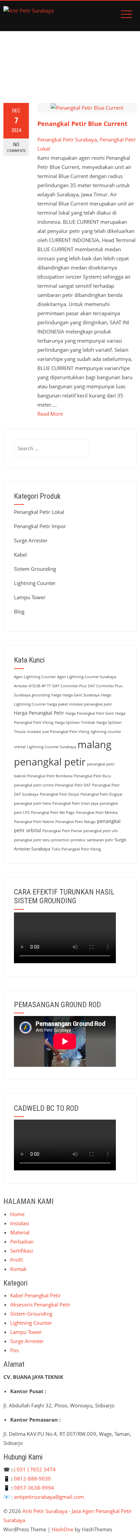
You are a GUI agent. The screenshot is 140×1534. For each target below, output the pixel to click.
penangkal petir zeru (32, 840)
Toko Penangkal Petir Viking (76, 849)
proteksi (78, 840)
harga (56, 695)
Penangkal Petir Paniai (62, 830)
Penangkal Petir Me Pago (53, 812)
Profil (16, 1259)
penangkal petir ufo (100, 830)
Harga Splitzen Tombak (75, 722)
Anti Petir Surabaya (44, 1511)
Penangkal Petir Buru (92, 776)
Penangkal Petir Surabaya (67, 139)
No (16, 147)
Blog (19, 611)
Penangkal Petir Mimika (97, 812)
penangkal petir (50, 762)
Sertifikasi (21, 1250)
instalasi (34, 731)
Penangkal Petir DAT (73, 785)
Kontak (18, 1269)
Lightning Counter (35, 583)
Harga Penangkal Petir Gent (90, 713)
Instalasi (19, 1223)
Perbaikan (22, 1241)
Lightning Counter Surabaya (51, 746)
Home (17, 1214)
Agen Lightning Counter (35, 676)
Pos (14, 1350)
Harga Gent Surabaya (81, 695)
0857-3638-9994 (34, 1487)
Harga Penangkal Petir (39, 713)
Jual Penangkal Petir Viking (65, 731)
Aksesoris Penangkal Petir (40, 1304)
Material (20, 1232)
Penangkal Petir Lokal (39, 512)
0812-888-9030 (32, 1478)
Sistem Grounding (35, 568)
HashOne (62, 1529)
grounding (41, 695)
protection (60, 840)
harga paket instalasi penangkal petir (79, 704)
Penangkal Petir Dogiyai (101, 794)
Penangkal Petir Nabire (34, 821)
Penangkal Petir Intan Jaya (75, 803)
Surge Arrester (31, 540)
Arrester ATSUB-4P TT (32, 686)
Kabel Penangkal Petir (35, 1295)
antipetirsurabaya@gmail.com (49, 1496)
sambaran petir (100, 840)
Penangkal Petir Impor (40, 526)
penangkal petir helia (32, 803)
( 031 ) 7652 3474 (35, 1469)
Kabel (20, 554)
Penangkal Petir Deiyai (59, 794)
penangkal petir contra (34, 785)
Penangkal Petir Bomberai (50, 776)
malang (94, 744)
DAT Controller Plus (69, 686)
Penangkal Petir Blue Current (82, 124)
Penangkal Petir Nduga (75, 821)
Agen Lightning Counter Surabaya (86, 676)
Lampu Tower (30, 597)
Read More (50, 413)
